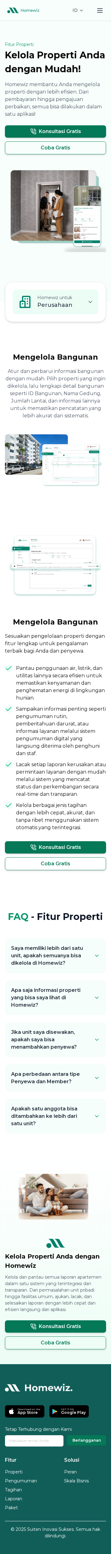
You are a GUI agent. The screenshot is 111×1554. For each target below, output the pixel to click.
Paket (11, 1507)
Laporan (13, 1499)
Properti (14, 1472)
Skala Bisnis (76, 1481)
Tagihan (13, 1490)
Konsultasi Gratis (60, 131)
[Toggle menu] (100, 10)
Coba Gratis (55, 148)
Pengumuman (21, 1481)
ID (75, 10)
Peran (70, 1472)
